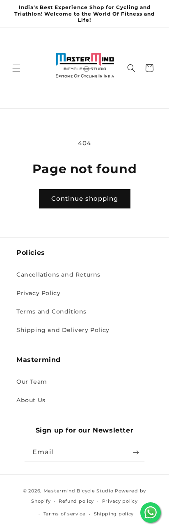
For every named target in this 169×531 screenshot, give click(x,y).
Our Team (31, 381)
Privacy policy (120, 501)
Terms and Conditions (51, 311)
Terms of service (64, 514)
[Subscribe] (136, 452)
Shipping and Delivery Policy (63, 330)
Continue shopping (84, 198)
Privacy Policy (38, 293)
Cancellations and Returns (58, 274)
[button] (16, 68)
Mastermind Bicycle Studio (78, 491)
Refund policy (76, 501)
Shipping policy (114, 514)
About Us (31, 400)
